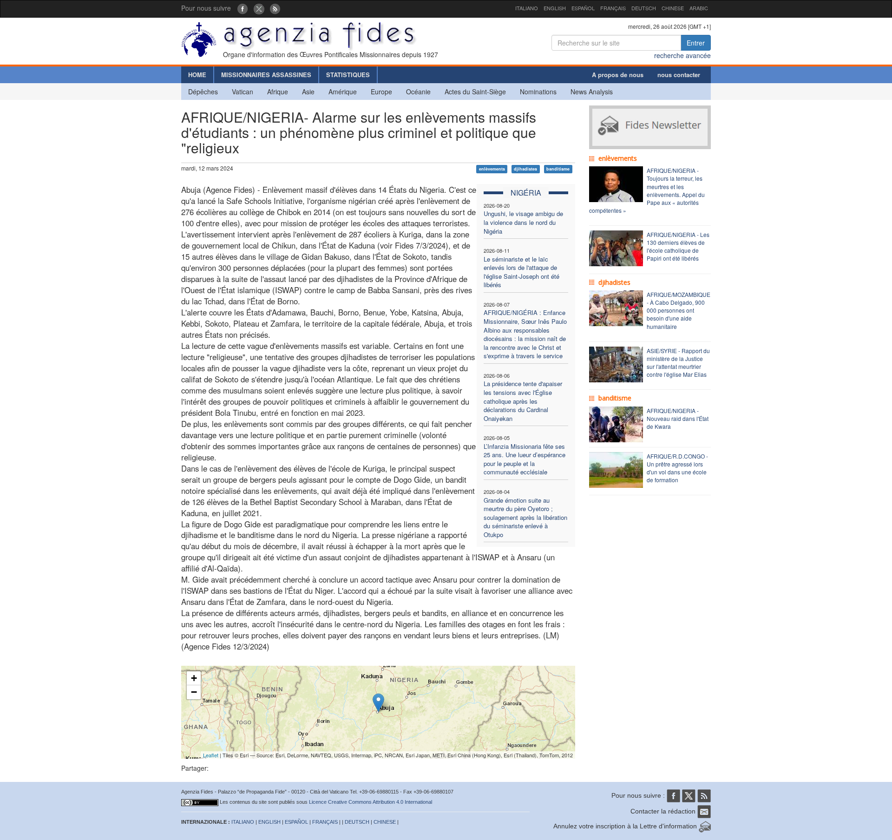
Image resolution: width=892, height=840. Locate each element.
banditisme (558, 169)
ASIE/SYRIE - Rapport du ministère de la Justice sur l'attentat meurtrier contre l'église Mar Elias (678, 362)
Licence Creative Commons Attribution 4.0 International (370, 802)
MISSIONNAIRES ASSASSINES (266, 74)
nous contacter (678, 74)
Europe (381, 91)
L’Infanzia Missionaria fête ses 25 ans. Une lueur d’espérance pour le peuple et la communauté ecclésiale (524, 459)
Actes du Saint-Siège (475, 91)
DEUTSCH (643, 8)
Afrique (277, 91)
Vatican (242, 91)
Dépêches (203, 91)
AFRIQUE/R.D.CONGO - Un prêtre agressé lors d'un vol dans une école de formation (677, 468)
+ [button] (194, 678)
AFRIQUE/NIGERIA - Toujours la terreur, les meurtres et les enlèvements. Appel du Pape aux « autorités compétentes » (647, 190)
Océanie (418, 91)
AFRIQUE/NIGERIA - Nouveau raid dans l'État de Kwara (677, 418)
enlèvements (492, 169)
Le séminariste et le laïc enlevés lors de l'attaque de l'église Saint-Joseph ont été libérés (521, 272)
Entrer (696, 42)
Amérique (342, 91)
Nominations (538, 91)
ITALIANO (526, 8)
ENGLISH (555, 8)
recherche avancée (682, 55)
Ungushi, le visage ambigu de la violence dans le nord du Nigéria (523, 222)
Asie (308, 91)
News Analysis (592, 91)
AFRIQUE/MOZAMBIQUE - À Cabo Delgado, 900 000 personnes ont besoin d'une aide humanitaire (678, 310)
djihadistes (525, 169)
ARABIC (698, 8)
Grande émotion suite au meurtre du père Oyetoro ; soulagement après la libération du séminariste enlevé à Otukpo (525, 517)
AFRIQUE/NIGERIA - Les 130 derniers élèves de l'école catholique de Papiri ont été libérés (678, 246)
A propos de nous (617, 74)
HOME (197, 74)
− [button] (194, 692)
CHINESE (673, 8)
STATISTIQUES (348, 74)
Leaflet (210, 755)
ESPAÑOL (583, 8)
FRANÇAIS (613, 8)
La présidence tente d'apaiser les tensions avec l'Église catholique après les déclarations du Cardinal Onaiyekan (523, 400)
